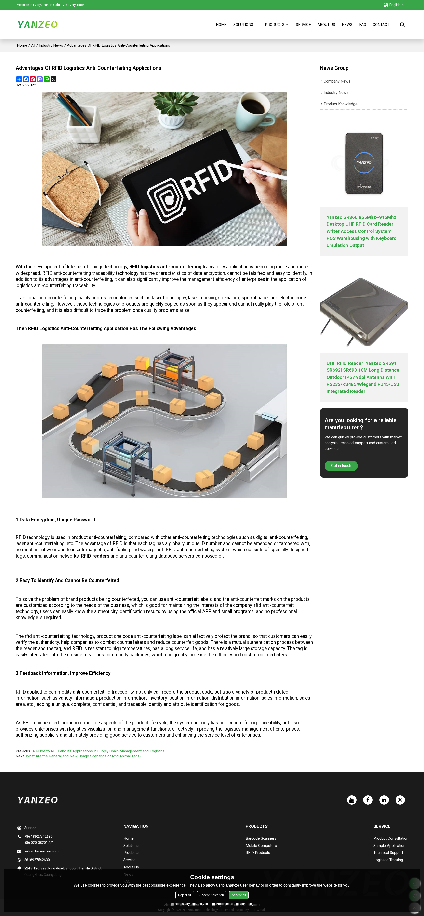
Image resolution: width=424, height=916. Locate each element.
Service (303, 24)
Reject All (185, 895)
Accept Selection (211, 895)
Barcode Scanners (261, 838)
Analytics (203, 904)
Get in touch (341, 465)
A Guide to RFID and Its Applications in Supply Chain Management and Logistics (98, 751)
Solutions (243, 24)
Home (221, 24)
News (347, 24)
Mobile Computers (261, 845)
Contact (381, 24)
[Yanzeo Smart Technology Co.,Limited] (38, 24)
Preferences (224, 904)
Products (274, 24)
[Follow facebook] (368, 800)
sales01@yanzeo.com (41, 851)
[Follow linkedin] (384, 800)
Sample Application (389, 845)
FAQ (362, 24)
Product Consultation (390, 838)
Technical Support (388, 853)
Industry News (51, 45)
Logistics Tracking (388, 860)
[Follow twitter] (400, 800)
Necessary (182, 904)
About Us (326, 24)
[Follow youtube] (352, 800)
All (33, 45)
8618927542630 (37, 860)
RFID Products (258, 853)
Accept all (239, 895)
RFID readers (95, 556)
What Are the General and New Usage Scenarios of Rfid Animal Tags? (83, 756)
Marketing (246, 904)
